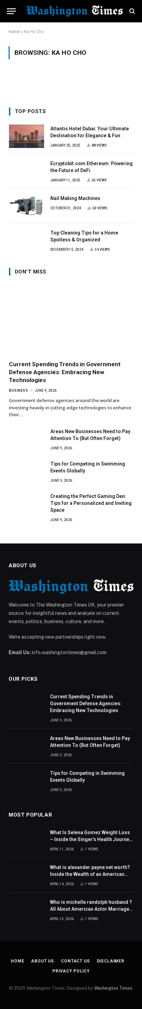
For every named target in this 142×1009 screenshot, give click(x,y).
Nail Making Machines (75, 198)
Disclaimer (110, 961)
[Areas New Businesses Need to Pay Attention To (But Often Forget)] (26, 439)
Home (14, 31)
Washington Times (113, 988)
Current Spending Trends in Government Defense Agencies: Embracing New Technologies (65, 372)
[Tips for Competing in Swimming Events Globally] (26, 471)
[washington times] (74, 11)
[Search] (131, 11)
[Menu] (11, 11)
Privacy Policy (71, 971)
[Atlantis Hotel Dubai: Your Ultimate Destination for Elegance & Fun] (26, 136)
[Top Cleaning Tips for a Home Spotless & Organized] (26, 240)
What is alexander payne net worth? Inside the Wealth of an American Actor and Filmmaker (90, 874)
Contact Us (75, 961)
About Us (42, 961)
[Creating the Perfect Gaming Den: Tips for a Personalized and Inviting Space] (26, 504)
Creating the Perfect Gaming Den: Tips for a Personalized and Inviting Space (91, 503)
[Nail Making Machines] (26, 206)
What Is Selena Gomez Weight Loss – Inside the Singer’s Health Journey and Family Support (91, 839)
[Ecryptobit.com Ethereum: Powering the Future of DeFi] (26, 171)
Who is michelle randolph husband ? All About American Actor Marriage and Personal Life (91, 909)
